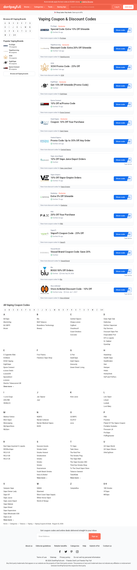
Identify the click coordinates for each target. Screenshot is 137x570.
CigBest (73, 325)
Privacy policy (65, 557)
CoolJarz (73, 335)
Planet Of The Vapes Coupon (114, 423)
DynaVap (107, 344)
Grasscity (73, 364)
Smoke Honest (42, 452)
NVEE (39, 426)
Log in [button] (117, 7)
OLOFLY (73, 420)
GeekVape (74, 358)
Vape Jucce (7, 498)
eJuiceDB (7, 374)
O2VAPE (73, 417)
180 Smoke (108, 488)
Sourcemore (41, 468)
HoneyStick (108, 374)
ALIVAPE (6, 325)
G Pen (72, 355)
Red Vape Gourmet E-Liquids (14, 446)
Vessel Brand (55, 249)
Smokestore (41, 456)
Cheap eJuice (75, 322)
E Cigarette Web (9, 355)
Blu (52, 267)
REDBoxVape (8, 449)
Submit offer (95, 546)
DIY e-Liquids (109, 338)
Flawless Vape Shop (44, 358)
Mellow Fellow (8, 417)
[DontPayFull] (12, 7)
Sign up (95, 536)
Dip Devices (108, 328)
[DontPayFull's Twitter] (66, 552)
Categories (74, 546)
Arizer (5, 328)
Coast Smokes (75, 332)
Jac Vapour (41, 397)
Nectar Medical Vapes (45, 423)
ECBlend (6, 358)
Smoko (39, 459)
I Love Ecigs (8, 397)
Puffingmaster (109, 436)
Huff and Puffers (110, 377)
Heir (105, 364)
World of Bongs (42, 501)
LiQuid (106, 400)
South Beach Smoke (44, 472)
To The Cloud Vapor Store (79, 468)
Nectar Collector (43, 420)
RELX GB (6, 456)
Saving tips (61, 7)
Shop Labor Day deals (64, 12)
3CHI (52, 63)
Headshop (107, 355)
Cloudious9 (74, 328)
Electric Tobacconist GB (12, 383)
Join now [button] (128, 7)
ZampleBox (74, 488)
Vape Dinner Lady (10, 491)
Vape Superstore (9, 510)
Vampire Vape (8, 488)
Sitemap (53, 557)
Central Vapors (56, 137)
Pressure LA (108, 429)
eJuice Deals (8, 371)
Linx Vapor (108, 397)
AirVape (6, 319)
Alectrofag (7, 322)
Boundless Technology (45, 325)
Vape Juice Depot (57, 156)
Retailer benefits (60, 546)
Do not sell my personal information (87, 557)
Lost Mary (107, 406)
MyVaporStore (8, 426)
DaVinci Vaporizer (110, 325)
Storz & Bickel (55, 286)
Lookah (106, 403)
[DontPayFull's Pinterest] (71, 552)
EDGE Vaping (8, 361)
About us (28, 546)
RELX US (6, 452)
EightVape (54, 82)
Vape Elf (6, 495)
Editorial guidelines (43, 546)
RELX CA (6, 459)
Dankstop (54, 193)
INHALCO (6, 403)
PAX (52, 212)
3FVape (106, 491)
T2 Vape (73, 446)
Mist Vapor (7, 420)
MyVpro (6, 429)
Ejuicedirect (7, 377)
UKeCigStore (108, 452)
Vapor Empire (55, 175)
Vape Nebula (8, 504)
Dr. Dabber (107, 341)
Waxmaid (40, 491)
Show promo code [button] (120, 30)
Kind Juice (74, 397)
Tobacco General (76, 472)
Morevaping (7, 423)
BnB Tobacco (42, 322)
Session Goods (42, 446)
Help (84, 546)
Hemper (107, 367)
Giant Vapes (55, 119)
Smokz (39, 465)
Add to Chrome (87, 2)
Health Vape (108, 358)
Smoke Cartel (42, 449)
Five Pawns (41, 355)
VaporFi (53, 230)
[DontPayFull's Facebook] (60, 552)
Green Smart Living (77, 367)
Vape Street (7, 507)
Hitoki (106, 371)
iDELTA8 (6, 400)
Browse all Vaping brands (19, 74)
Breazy (39, 328)
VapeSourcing (56, 45)
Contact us (107, 546)
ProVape (54, 26)
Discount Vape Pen (111, 332)
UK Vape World (109, 446)
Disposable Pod (110, 335)
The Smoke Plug (76, 456)
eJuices (6, 380)
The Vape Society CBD (78, 462)
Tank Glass (74, 449)
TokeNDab (74, 475)
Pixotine (107, 420)
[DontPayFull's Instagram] (77, 552)
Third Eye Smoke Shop (78, 465)
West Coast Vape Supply (46, 495)
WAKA (39, 488)
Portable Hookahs (110, 426)
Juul (38, 400)
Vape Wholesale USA (11, 514)
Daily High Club (109, 319)
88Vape (106, 495)
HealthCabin (108, 361)
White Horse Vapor (44, 498)
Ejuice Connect (56, 100)
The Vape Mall (75, 459)
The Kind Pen (75, 452)
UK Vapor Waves (110, 449)
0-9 (14, 35)
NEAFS (39, 417)
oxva (72, 423)
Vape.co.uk (7, 517)
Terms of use (42, 557)
